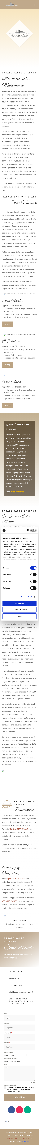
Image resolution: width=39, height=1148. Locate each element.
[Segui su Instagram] (19, 1109)
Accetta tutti (19, 603)
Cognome (7, 1023)
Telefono (7, 1043)
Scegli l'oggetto (8, 1052)
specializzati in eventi (16, 879)
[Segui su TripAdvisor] (27, 1109)
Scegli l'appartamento (10, 1058)
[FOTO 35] (19, 771)
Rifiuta (19, 616)
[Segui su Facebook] (11, 1109)
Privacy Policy (12, 1138)
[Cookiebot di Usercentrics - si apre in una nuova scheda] (28, 530)
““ (19, 829)
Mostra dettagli (26, 597)
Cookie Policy (25, 1138)
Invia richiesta (19, 1097)
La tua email (8, 1033)
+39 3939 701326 (9, 901)
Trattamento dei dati (10, 1085)
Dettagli (7, 324)
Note (5, 1064)
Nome (6, 1013)
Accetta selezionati (19, 610)
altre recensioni (17, 492)
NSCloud (25, 1141)
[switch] (33, 574)
